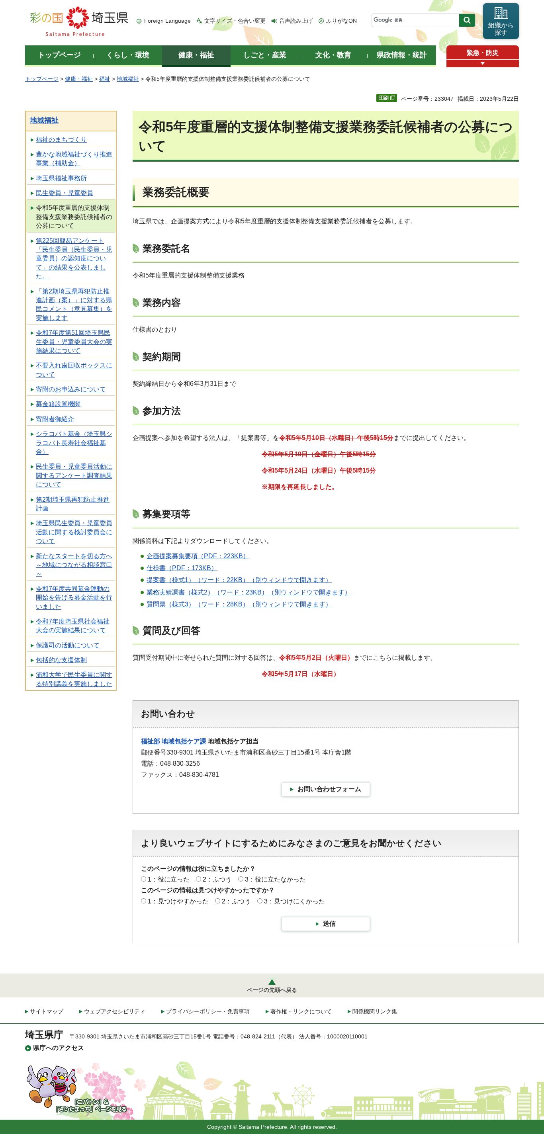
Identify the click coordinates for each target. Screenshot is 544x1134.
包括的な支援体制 (61, 660)
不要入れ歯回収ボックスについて (74, 369)
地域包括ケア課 (184, 741)
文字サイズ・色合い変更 (235, 21)
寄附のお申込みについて (71, 389)
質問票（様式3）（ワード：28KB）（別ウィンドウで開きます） (239, 604)
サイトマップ (46, 1011)
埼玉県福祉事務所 (61, 178)
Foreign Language (167, 21)
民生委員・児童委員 (64, 193)
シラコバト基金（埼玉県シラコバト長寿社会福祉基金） (74, 442)
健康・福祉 (79, 79)
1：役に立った (169, 879)
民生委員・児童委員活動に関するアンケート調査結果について (74, 475)
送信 (329, 923)
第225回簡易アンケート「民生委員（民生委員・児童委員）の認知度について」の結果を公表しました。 (74, 258)
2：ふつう (217, 879)
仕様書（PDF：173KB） (182, 568)
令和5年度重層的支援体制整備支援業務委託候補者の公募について (74, 216)
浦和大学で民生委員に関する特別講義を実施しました (74, 679)
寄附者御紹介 (55, 419)
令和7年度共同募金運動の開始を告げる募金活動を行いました (74, 597)
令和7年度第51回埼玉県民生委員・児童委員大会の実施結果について (74, 341)
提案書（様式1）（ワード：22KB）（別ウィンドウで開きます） (239, 580)
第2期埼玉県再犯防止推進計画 (73, 504)
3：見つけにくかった (294, 901)
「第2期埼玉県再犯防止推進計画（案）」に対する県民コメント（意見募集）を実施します (74, 304)
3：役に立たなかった (275, 879)
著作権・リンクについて (301, 1011)
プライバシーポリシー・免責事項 (208, 1011)
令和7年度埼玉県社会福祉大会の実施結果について (73, 625)
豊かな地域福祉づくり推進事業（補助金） (74, 158)
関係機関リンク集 (374, 1011)
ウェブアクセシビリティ (114, 1011)
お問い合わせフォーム (329, 789)
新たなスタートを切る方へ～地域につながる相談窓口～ (74, 565)
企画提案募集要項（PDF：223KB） (198, 556)
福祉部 (150, 741)
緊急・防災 (483, 52)
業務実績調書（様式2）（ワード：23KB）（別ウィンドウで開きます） (249, 592)
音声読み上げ (296, 21)
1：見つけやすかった (178, 901)
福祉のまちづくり (61, 139)
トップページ (42, 79)
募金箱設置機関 (58, 404)
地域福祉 (128, 79)
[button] (482, 63)
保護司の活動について (68, 645)
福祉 (104, 79)
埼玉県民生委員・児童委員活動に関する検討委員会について (74, 532)
